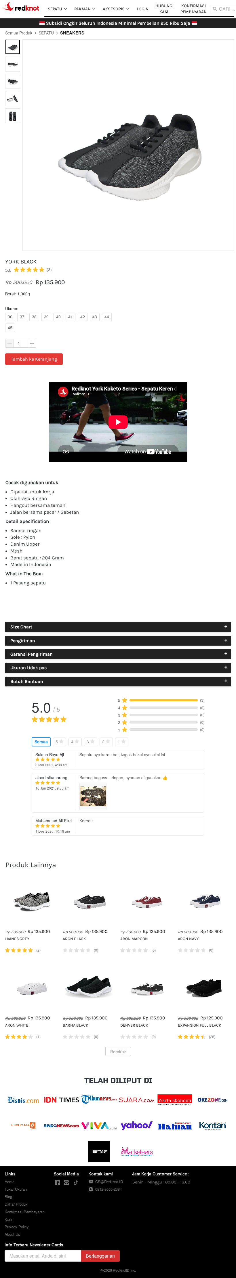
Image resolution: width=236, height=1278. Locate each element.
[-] (57, 1182)
